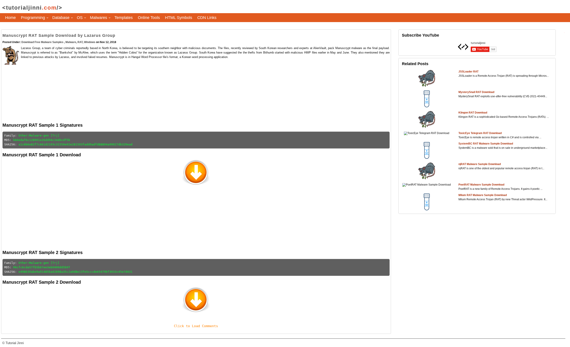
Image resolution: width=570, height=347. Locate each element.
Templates (123, 17)
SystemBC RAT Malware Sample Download (485, 143)
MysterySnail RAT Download (476, 92)
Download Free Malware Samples (42, 42)
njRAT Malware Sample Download (479, 164)
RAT (80, 42)
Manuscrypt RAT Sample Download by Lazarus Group (58, 35)
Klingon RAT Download (472, 112)
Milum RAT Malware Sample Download (482, 195)
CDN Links (206, 17)
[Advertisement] (154, 90)
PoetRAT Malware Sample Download (481, 184)
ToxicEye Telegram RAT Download (480, 133)
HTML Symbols (178, 17)
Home (10, 17)
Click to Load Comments (196, 326)
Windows (89, 42)
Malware (70, 42)
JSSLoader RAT (468, 71)
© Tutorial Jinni (13, 343)
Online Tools (149, 17)
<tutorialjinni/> (32, 7)
